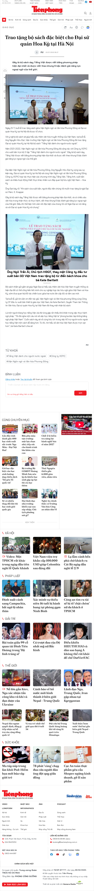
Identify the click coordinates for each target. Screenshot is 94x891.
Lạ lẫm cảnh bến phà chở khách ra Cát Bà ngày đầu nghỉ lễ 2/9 (77, 562)
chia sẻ (65, 27)
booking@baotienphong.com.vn (65, 842)
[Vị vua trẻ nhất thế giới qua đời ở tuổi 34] (35, 715)
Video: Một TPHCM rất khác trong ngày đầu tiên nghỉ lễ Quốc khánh (15, 562)
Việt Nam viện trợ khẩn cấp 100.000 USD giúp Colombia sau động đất (46, 562)
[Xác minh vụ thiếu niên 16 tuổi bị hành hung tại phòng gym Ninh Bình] (47, 588)
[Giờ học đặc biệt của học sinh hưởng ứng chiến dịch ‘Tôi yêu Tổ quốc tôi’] (10, 461)
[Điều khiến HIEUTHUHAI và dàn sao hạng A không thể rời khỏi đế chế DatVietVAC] (78, 631)
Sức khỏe (44, 20)
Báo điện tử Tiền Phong (47, 10)
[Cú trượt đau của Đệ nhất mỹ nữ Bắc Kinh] (47, 631)
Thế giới (53, 20)
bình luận (82, 27)
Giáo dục (8, 27)
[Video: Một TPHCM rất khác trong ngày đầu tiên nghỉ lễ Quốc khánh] (16, 545)
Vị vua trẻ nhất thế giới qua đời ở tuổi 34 (35, 726)
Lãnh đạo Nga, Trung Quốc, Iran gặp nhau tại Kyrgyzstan (76, 695)
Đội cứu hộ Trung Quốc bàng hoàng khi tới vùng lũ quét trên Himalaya (58, 729)
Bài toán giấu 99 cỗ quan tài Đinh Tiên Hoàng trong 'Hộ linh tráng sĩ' (15, 648)
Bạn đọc (60, 825)
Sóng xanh (27, 20)
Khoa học (24, 825)
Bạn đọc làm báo (16, 884)
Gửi (80, 393)
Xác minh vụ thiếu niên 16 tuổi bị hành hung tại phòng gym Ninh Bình (47, 605)
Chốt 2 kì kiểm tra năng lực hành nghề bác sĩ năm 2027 (49, 440)
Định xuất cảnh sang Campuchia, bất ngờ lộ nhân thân (14, 605)
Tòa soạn (6, 835)
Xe (21, 821)
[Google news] (79, 854)
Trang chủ (4, 20)
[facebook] (86, 2)
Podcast (61, 804)
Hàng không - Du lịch (10, 829)
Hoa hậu (42, 825)
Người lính (88, 20)
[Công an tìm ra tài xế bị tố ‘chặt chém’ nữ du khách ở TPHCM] (78, 588)
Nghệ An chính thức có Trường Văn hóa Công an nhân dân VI (49, 505)
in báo (76, 27)
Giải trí (10, 619)
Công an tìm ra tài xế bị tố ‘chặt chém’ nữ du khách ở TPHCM (76, 605)
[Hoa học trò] (89, 797)
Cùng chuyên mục (15, 420)
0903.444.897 (10, 853)
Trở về (5, 98)
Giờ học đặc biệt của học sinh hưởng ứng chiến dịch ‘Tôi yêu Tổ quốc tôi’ (9, 475)
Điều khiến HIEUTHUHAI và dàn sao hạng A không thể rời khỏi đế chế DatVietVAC (76, 650)
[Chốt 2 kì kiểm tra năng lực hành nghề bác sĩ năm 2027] (49, 428)
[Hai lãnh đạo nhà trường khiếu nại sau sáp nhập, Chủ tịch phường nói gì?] (30, 493)
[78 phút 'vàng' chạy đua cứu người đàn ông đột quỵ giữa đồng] (47, 754)
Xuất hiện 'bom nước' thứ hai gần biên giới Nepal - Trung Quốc (81, 728)
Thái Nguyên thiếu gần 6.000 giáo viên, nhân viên (49, 472)
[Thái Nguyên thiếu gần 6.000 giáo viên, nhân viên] (49, 461)
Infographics (27, 808)
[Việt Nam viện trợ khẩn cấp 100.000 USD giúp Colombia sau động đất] (47, 545)
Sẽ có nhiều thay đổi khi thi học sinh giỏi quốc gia (10, 505)
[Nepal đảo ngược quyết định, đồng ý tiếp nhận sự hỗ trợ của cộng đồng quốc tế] (12, 715)
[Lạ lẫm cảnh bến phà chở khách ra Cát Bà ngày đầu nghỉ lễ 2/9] (78, 545)
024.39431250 (10, 842)
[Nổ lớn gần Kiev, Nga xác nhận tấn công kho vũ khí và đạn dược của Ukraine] (16, 677)
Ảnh (40, 804)
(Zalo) (68, 839)
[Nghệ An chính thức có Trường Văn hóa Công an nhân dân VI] (49, 493)
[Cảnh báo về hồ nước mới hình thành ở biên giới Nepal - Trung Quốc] (47, 677)
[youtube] (90, 2)
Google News (87, 27)
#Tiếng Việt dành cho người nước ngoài (26, 356)
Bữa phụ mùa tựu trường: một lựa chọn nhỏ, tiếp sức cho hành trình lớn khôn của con (29, 444)
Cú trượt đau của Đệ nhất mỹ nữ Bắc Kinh (46, 646)
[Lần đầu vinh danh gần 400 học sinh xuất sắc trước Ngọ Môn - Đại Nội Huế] (10, 428)
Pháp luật (69, 20)
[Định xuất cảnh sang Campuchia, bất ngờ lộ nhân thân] (16, 588)
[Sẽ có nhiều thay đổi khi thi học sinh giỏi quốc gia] (10, 493)
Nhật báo (24, 804)
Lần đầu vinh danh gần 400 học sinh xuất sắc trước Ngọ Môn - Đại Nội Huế (9, 443)
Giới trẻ (61, 20)
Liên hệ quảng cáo (59, 835)
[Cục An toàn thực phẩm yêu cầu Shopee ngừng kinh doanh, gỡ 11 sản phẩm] (78, 754)
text (71, 27)
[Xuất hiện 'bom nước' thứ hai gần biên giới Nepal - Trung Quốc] (82, 715)
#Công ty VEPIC (57, 356)
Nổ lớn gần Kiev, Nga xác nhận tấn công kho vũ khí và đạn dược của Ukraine (15, 696)
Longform (7, 808)
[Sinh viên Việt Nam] (74, 797)
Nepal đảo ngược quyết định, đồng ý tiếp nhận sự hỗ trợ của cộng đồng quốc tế (11, 729)
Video (4, 804)
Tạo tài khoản (26, 379)
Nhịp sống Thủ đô (46, 829)
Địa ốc (35, 20)
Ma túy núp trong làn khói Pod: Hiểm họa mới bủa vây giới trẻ (15, 771)
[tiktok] (65, 854)
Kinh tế (18, 20)
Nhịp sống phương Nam (66, 829)
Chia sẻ (5, 77)
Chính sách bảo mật (24, 864)
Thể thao (78, 20)
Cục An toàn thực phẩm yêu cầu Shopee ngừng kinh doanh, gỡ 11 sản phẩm (77, 773)
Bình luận (5, 91)
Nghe (5, 70)
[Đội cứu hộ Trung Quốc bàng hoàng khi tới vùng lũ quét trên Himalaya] (59, 715)
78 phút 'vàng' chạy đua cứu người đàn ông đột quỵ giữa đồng (46, 771)
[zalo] (71, 854)
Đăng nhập (10, 379)
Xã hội (10, 20)
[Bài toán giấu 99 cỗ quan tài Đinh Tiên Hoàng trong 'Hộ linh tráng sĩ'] (16, 631)
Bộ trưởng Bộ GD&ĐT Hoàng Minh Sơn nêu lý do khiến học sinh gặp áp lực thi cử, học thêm (30, 477)
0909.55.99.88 (59, 839)
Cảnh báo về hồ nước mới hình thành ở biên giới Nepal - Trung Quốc (46, 695)
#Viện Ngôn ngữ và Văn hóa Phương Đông (27, 361)
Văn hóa (42, 821)
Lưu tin (5, 84)
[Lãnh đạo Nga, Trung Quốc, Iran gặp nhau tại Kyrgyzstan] (78, 677)
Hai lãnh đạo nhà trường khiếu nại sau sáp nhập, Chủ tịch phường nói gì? (29, 508)
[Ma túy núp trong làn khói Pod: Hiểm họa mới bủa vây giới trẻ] (16, 754)
